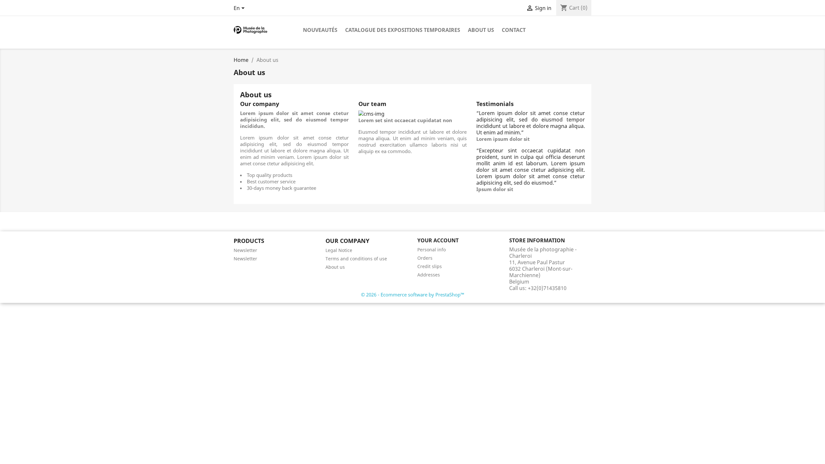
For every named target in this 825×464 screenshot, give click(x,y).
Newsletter (245, 250)
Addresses (428, 275)
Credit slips (429, 266)
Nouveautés (320, 30)
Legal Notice (338, 250)
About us (481, 30)
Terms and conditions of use (356, 259)
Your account (438, 240)
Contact (514, 30)
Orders (424, 258)
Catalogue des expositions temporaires (402, 30)
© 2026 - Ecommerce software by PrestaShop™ (412, 294)
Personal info (431, 250)
